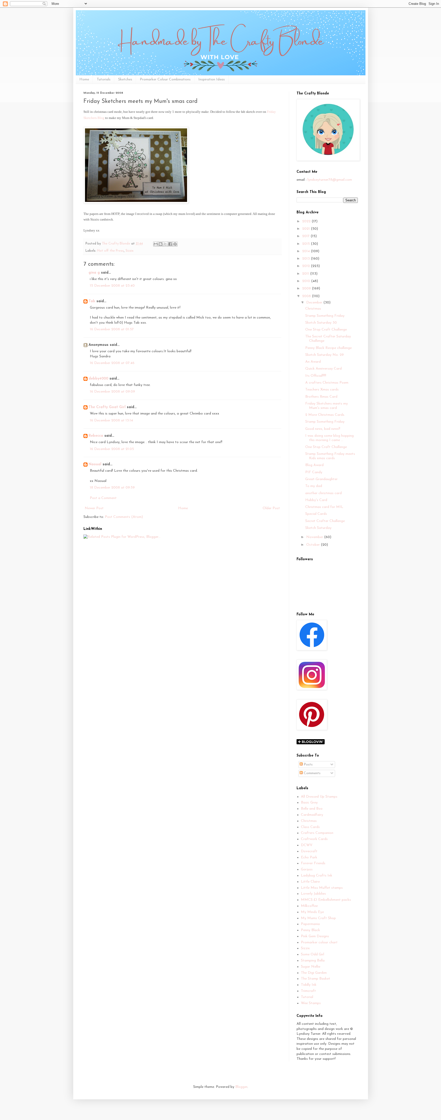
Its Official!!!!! (315, 376)
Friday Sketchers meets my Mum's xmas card (326, 406)
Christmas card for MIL (324, 507)
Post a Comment (103, 498)
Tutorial (307, 997)
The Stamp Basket (315, 979)
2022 (307, 221)
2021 (306, 229)
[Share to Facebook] (170, 244)
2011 (306, 274)
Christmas (313, 309)
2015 (306, 244)
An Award (313, 362)
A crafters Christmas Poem (326, 383)
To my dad (313, 486)
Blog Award (314, 465)
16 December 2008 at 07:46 (112, 363)
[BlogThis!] (160, 244)
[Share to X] (165, 244)
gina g (94, 273)
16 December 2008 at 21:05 (112, 449)
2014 (306, 251)
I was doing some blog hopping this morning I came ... (329, 438)
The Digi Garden (314, 973)
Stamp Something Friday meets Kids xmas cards (330, 456)
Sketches (125, 79)
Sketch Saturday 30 (321, 323)
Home (84, 79)
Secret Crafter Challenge (325, 521)
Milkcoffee (309, 906)
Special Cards (316, 514)
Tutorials (104, 79)
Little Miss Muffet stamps (322, 888)
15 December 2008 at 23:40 (112, 286)
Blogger (241, 1087)
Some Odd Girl (312, 954)
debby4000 (98, 379)
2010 (306, 281)
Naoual (95, 464)
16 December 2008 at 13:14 (111, 420)
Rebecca (96, 436)
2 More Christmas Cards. (325, 415)
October (313, 545)
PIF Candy (313, 472)
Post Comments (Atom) (124, 517)
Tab (92, 301)
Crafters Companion (317, 833)
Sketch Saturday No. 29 (324, 355)
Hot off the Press (110, 250)
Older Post (271, 508)
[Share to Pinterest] (175, 244)
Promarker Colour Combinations (165, 79)
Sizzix (129, 250)
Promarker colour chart (319, 942)
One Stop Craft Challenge (326, 330)
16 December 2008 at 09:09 (112, 392)
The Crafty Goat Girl (107, 407)
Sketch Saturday (318, 528)
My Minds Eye (312, 912)
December (314, 303)
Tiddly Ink (308, 985)
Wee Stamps (311, 1003)
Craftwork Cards (314, 839)
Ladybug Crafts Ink (316, 876)
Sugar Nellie (310, 967)
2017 (306, 236)
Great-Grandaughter (321, 479)
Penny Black (310, 930)
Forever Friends (313, 863)
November (315, 537)
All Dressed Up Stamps (319, 797)
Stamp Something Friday (325, 316)
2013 (306, 259)
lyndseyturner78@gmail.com (330, 180)
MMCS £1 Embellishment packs (326, 900)
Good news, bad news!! (322, 429)
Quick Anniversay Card (323, 369)
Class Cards (310, 827)
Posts (308, 764)
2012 (306, 266)
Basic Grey (309, 803)
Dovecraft (309, 851)
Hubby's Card (316, 500)
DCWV (306, 845)
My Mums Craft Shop (318, 918)
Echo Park (309, 857)
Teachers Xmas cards (322, 390)
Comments (312, 773)
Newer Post (94, 508)
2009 (307, 288)
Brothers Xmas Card (321, 397)
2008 (307, 296)
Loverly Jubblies (313, 894)
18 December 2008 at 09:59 (112, 488)
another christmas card (323, 493)
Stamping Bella (313, 961)
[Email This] (155, 244)
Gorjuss (307, 869)
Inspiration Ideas (211, 79)
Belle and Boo (312, 809)
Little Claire (310, 882)
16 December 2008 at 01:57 (112, 329)
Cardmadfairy (312, 815)
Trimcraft (308, 991)
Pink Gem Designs (315, 936)
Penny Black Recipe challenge (328, 348)
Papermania (310, 924)
